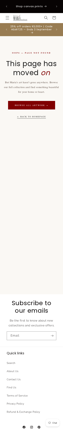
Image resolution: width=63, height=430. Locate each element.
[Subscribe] (52, 335)
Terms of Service (17, 395)
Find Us (11, 387)
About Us (12, 371)
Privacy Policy (15, 403)
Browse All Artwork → (31, 105)
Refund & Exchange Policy (23, 411)
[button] (7, 18)
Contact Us (14, 379)
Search (11, 363)
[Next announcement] (56, 6)
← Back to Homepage (31, 116)
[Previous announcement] (6, 6)
